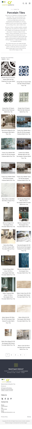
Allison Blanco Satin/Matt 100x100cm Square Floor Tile (8, 200)
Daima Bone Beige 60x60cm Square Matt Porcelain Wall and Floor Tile (8, 247)
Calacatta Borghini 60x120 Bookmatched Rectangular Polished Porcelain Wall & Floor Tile (24, 247)
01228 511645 (4, 409)
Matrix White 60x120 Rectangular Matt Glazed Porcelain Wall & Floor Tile (23, 319)
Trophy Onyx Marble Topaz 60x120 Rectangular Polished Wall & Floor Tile (24, 178)
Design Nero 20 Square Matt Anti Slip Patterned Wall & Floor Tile (8, 110)
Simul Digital (24, 422)
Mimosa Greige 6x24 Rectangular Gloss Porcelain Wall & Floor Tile (8, 224)
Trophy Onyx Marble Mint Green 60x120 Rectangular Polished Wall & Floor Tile (8, 154)
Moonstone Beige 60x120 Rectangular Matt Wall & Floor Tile (8, 132)
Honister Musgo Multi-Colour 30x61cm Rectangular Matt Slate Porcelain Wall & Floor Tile (8, 271)
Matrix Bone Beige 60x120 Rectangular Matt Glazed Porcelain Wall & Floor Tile (8, 343)
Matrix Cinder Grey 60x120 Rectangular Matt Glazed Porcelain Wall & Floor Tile (24, 295)
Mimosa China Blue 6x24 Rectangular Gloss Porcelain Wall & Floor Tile (23, 271)
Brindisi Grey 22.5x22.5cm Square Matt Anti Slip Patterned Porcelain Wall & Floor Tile (8, 80)
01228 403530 (24, 371)
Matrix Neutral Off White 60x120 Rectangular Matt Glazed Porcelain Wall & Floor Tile (8, 320)
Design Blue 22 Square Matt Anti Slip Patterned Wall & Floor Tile (24, 83)
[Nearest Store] (26, 3)
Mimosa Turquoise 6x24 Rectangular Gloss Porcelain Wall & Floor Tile (23, 224)
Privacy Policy (4, 416)
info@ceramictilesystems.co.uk (8, 412)
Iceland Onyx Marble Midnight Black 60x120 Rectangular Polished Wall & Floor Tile (24, 155)
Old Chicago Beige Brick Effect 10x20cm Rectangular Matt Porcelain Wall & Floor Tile (24, 201)
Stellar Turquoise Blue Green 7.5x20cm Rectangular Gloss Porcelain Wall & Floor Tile (8, 296)
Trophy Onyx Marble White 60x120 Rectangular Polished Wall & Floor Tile (8, 178)
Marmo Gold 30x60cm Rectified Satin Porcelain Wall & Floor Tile (23, 347)
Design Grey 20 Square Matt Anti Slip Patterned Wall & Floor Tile (24, 110)
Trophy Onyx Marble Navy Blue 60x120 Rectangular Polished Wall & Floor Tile (23, 132)
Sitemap (29, 416)
